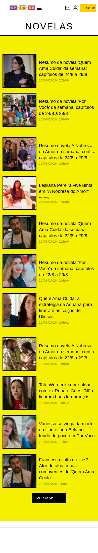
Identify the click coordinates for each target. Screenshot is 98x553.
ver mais (46, 498)
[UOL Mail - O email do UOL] (68, 8)
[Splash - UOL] (22, 8)
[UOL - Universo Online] (39, 8)
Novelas (49, 26)
